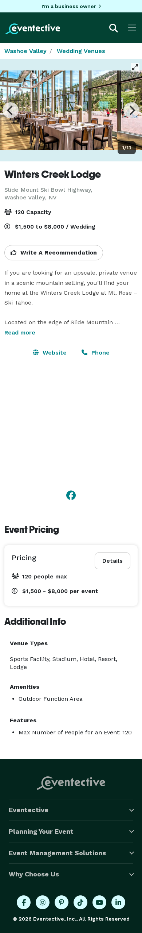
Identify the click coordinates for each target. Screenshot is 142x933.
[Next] (131, 110)
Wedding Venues (81, 50)
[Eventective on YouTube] (99, 902)
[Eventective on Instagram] (43, 902)
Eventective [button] (28, 810)
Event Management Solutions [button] (57, 853)
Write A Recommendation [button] (58, 252)
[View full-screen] (135, 67)
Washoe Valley (25, 50)
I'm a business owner (69, 6)
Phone (100, 352)
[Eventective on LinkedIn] (118, 902)
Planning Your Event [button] (41, 831)
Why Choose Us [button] (34, 874)
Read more (19, 332)
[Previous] (11, 110)
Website (54, 352)
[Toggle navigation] (132, 27)
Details (112, 560)
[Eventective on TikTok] (80, 902)
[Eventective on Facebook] (24, 902)
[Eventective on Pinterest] (61, 902)
